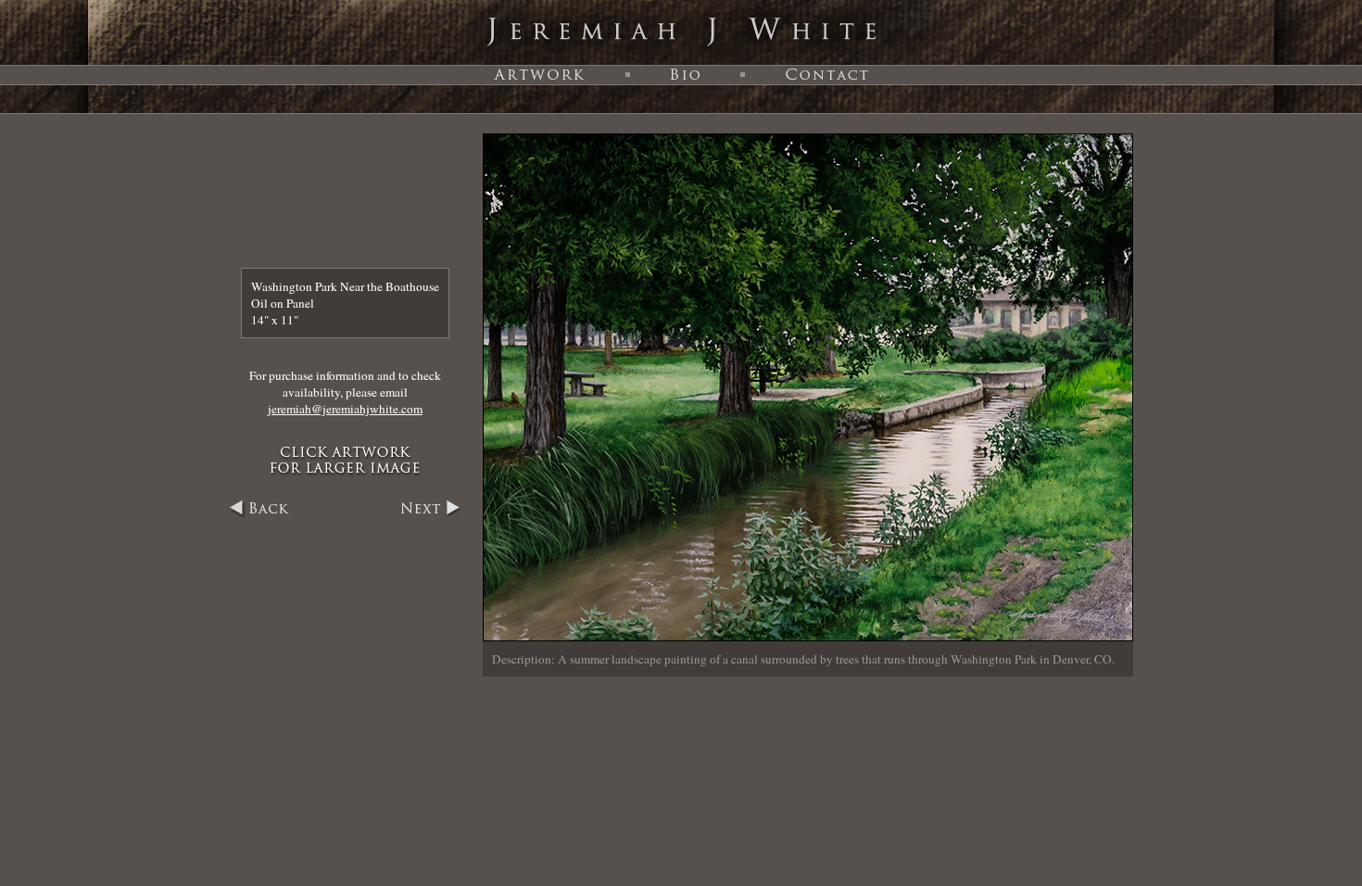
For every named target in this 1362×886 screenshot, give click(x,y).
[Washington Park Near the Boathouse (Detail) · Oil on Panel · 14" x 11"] (808, 636)
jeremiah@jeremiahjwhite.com (345, 408)
